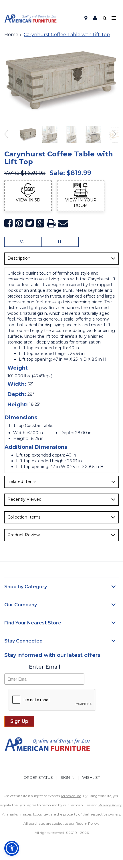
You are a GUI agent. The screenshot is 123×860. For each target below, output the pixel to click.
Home (11, 34)
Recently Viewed (24, 499)
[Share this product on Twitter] (29, 223)
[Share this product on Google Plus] (40, 223)
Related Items (21, 481)
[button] (95, 18)
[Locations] (86, 18)
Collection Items (23, 517)
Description (18, 258)
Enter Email (44, 667)
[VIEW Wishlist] (23, 241)
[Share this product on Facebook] (8, 223)
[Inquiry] (60, 241)
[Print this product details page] (51, 223)
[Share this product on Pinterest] (19, 223)
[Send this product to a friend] (63, 223)
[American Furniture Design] (30, 18)
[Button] (114, 18)
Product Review (23, 534)
